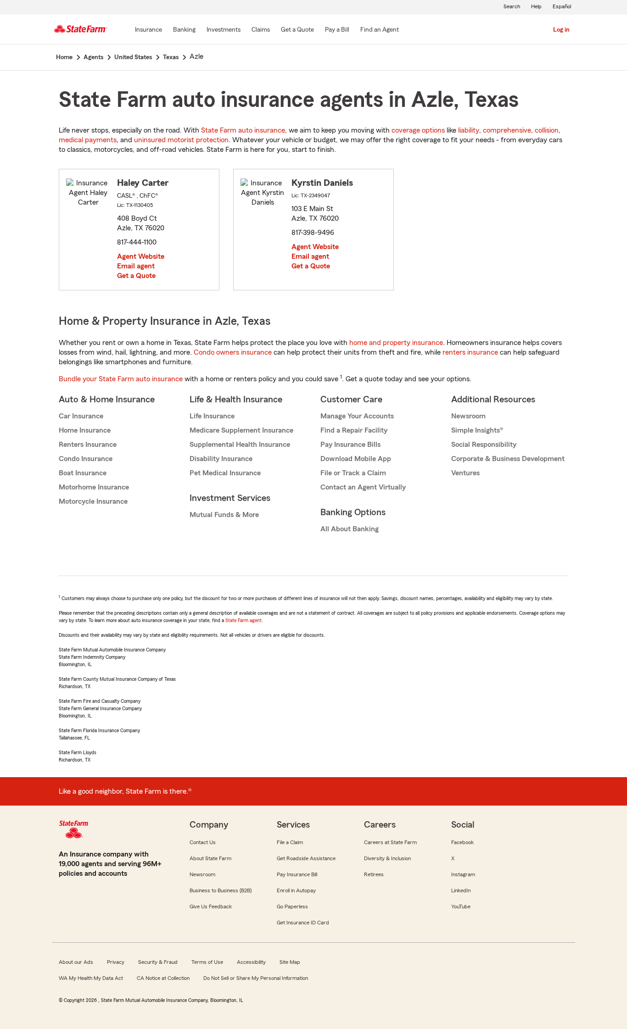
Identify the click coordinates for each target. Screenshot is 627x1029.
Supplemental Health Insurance (240, 444)
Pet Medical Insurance (225, 473)
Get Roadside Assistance (306, 858)
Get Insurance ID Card (303, 922)
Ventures (465, 473)
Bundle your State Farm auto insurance (121, 379)
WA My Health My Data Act (91, 978)
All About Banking (349, 529)
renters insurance (470, 352)
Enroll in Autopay (296, 890)
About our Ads (76, 962)
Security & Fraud (158, 962)
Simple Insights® (477, 430)
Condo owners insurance (233, 352)
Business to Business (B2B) (221, 890)
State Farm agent (243, 620)
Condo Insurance (85, 458)
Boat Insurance (82, 473)
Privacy (115, 962)
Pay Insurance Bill (297, 874)
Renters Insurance (88, 444)
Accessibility (251, 962)
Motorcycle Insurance (93, 501)
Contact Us (203, 842)
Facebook (462, 842)
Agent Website (140, 256)
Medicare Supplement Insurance (241, 430)
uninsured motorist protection (181, 140)
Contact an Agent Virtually (363, 487)
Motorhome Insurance (94, 487)
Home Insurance (85, 430)
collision (547, 130)
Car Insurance (81, 416)
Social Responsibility (483, 444)
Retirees (374, 874)
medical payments (88, 140)
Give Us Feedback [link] (211, 906)
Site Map (290, 962)
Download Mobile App (355, 458)
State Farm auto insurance (243, 130)
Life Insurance (212, 416)
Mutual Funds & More (224, 514)
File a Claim (290, 842)
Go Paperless (292, 906)
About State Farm (210, 858)
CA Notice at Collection (163, 978)
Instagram (463, 874)
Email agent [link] (136, 266)
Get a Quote (136, 275)
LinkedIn (460, 890)
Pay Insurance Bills (350, 444)
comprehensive (507, 130)
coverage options (418, 130)
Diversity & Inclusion (387, 858)
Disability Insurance (221, 458)
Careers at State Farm (390, 842)
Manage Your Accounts (357, 416)
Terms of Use (207, 962)
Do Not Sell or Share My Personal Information (255, 978)
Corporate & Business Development (508, 458)
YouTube (460, 906)
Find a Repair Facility (353, 430)
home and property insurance (396, 342)
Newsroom (468, 416)
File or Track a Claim (353, 473)
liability (468, 130)
